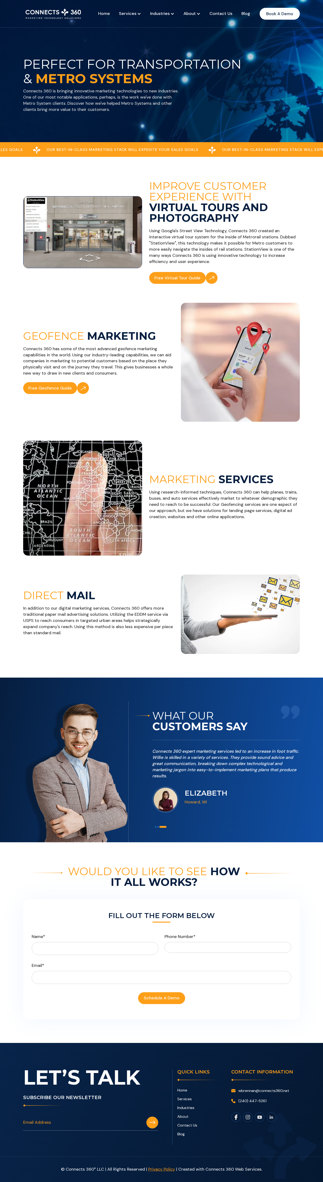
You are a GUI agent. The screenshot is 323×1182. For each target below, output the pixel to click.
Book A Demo (279, 14)
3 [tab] (166, 827)
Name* (38, 936)
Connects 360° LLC (85, 1169)
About (189, 13)
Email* (38, 965)
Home (104, 13)
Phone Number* (180, 936)
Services (127, 13)
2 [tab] (164, 827)
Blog (245, 13)
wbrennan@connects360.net (263, 1090)
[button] (130, 14)
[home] (52, 13)
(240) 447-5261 (252, 1100)
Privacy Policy (161, 1169)
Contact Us (221, 13)
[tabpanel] (226, 778)
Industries (160, 13)
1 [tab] (158, 827)
